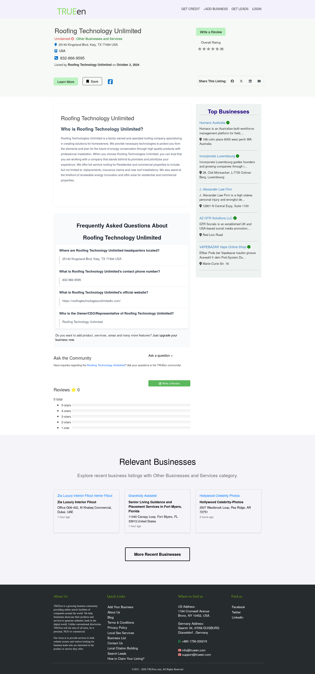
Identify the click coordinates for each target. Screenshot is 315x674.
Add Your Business (120, 606)
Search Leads (117, 653)
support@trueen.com (196, 654)
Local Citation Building (123, 648)
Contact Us (115, 643)
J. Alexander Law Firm (215, 189)
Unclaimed (64, 39)
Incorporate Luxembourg (217, 155)
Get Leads (240, 8)
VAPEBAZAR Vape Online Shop (223, 246)
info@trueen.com (193, 650)
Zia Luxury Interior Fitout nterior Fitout (84, 495)
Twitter (236, 612)
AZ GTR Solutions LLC (216, 217)
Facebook (238, 606)
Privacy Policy (117, 627)
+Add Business (215, 8)
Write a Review (211, 31)
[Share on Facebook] (232, 81)
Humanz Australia (212, 122)
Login (256, 8)
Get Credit (190, 8)
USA (62, 50)
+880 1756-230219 (194, 641)
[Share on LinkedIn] (250, 81)
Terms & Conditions (121, 622)
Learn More (65, 81)
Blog (111, 617)
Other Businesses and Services (99, 38)
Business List (117, 638)
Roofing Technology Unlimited (106, 365)
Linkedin (237, 617)
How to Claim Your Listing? (126, 658)
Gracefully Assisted (143, 495)
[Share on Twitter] (241, 81)
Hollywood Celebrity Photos (220, 495)
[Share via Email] (259, 81)
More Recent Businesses (157, 554)
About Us (114, 612)
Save (93, 81)
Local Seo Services (121, 632)
